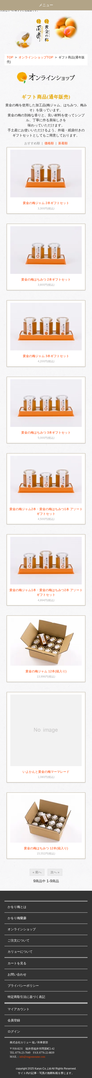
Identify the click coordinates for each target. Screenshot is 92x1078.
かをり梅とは (17, 907)
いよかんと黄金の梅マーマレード (46, 771)
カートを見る (17, 963)
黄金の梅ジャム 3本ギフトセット (46, 356)
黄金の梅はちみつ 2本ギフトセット (46, 279)
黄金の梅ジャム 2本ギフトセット (46, 203)
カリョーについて (20, 951)
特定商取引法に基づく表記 (26, 997)
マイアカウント (18, 1009)
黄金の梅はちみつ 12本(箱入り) (46, 848)
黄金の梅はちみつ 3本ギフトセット (46, 432)
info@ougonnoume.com (32, 1056)
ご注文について (18, 940)
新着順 (63, 143)
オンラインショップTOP (36, 57)
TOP (10, 57)
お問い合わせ (17, 974)
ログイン (14, 1031)
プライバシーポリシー (23, 985)
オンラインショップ (22, 929)
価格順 (49, 143)
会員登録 (14, 1020)
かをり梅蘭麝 (17, 918)
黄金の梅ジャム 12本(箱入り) (46, 671)
